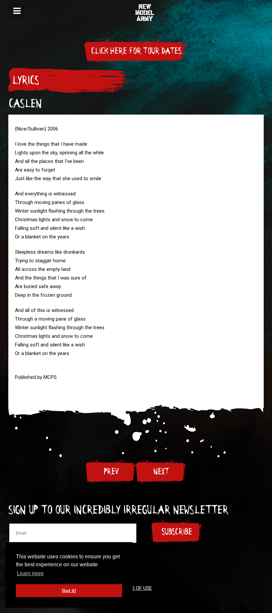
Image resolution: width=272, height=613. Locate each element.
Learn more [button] (30, 573)
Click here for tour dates (136, 51)
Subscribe (177, 532)
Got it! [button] (69, 590)
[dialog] (17, 10)
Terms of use (135, 588)
